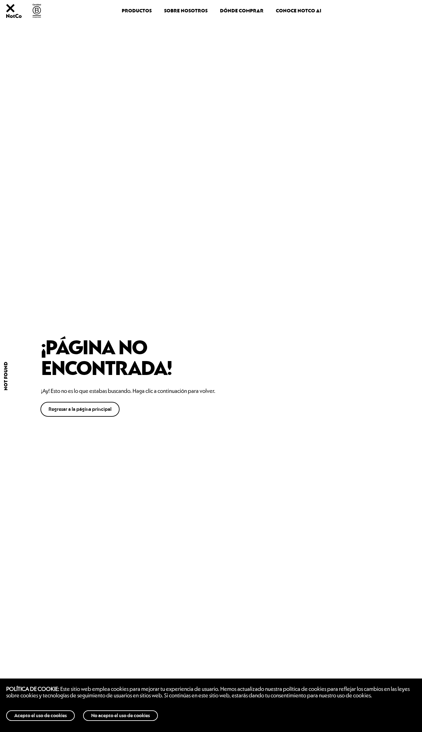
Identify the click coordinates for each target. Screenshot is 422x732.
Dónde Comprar (242, 10)
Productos (137, 10)
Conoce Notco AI (298, 10)
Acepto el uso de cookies (40, 715)
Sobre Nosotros (186, 10)
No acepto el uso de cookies (120, 715)
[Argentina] (14, 16)
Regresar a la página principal (80, 409)
